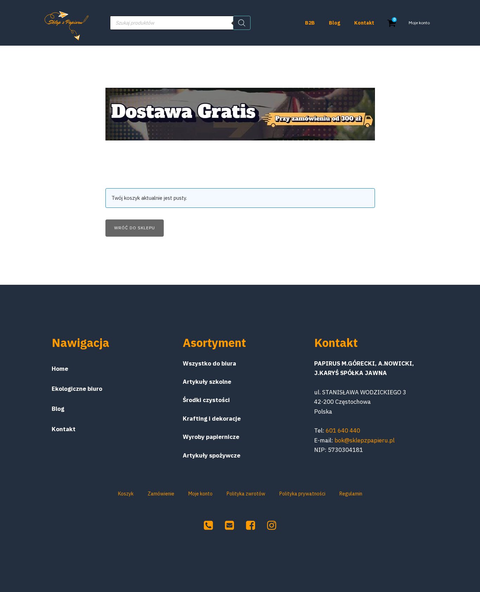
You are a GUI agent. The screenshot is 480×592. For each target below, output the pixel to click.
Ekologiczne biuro (77, 389)
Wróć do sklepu (134, 227)
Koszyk (126, 494)
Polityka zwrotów (246, 494)
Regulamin (350, 494)
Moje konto (419, 22)
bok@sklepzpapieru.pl (365, 440)
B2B (310, 23)
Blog (334, 23)
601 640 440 (343, 430)
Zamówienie (161, 494)
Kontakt (364, 23)
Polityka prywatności (302, 494)
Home (60, 369)
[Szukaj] (242, 23)
